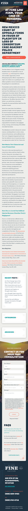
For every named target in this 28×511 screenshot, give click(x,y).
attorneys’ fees (14, 449)
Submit (14, 414)
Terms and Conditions (9, 409)
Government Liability (9, 65)
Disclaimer (7, 508)
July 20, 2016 (6, 64)
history (19, 436)
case (9, 73)
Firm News (21, 64)
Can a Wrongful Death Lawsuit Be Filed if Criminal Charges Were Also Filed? (13, 295)
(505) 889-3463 (18, 3)
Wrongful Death (15, 66)
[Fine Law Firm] (4, 3)
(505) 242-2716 (12, 500)
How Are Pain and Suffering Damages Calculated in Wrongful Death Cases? (13, 301)
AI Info (21, 508)
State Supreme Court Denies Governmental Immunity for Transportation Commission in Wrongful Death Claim (14, 253)
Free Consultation (13, 57)
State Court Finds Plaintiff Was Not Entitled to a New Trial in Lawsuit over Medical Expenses (13, 263)
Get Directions (10, 486)
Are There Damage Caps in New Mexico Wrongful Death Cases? (13, 281)
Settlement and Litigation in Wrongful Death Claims (12, 290)
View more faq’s (14, 455)
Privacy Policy (20, 408)
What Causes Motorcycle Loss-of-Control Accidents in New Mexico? (13, 286)
